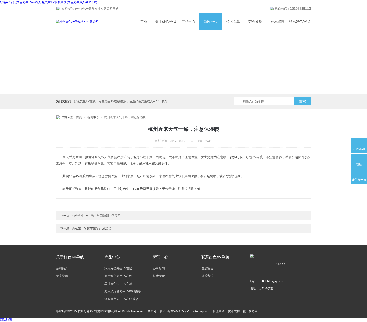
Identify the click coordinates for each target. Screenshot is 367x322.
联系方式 (207, 276)
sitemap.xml (201, 311)
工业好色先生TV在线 (118, 283)
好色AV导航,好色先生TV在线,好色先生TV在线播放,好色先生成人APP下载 (48, 2)
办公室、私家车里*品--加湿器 (91, 228)
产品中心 (188, 21)
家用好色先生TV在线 (118, 268)
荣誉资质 (255, 21)
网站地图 (6, 319)
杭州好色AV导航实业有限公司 (93, 8)
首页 (143, 21)
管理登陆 (218, 311)
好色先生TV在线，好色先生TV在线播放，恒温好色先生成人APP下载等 (121, 101)
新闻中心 (210, 21)
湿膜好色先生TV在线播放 (121, 299)
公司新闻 (159, 268)
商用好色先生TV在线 (118, 276)
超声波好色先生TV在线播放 (122, 291)
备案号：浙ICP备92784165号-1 (169, 311)
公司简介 (62, 268)
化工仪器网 (250, 311)
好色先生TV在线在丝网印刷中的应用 (96, 215)
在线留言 (277, 21)
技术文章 (233, 21)
